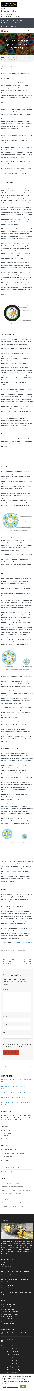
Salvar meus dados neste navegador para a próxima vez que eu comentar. (17, 1045)
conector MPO (5, 1190)
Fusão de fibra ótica (8, 1309)
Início (2, 57)
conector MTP (14, 1190)
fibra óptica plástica (17, 1203)
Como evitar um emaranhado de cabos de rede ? (8, 961)
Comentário (7, 990)
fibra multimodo (17, 1193)
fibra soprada (6, 1203)
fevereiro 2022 (7, 1130)
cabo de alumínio (6, 1183)
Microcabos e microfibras (10, 1314)
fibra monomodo (6, 1193)
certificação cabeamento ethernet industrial (13, 1186)
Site (4, 1032)
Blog (8, 57)
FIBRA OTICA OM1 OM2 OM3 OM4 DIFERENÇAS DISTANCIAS (14, 1198)
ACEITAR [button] (23, 1387)
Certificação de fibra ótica (10, 1304)
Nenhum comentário (7, 69)
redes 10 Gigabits (8, 1171)
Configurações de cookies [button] (10, 1387)
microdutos (22, 1206)
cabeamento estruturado (10, 1149)
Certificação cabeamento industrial (13, 1153)
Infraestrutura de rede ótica (10, 1311)
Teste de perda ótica (8, 1321)
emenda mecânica (8, 1157)
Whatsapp (10, 1339)
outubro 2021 (7, 1133)
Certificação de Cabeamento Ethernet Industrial (16, 1093)
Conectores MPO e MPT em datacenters (25, 961)
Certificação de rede (8, 1307)
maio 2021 (6, 1135)
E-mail (5, 1024)
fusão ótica (6, 1164)
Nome (5, 1016)
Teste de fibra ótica (8, 1319)
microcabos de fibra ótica (7, 950)
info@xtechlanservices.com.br (11, 26)
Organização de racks (9, 1316)
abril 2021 (6, 1138)
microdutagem (21, 950)
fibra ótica (6, 1160)
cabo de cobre (16, 1183)
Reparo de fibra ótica (9, 1323)
